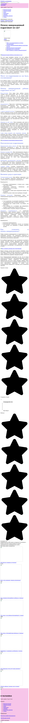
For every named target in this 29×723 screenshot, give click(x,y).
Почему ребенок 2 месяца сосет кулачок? (10, 686)
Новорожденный (7, 9)
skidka (5, 39)
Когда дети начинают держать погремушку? (11, 580)
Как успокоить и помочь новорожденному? (17, 50)
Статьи (4, 17)
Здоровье (5, 14)
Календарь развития (7, 15)
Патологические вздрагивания (14, 47)
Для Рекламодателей (5, 718)
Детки (4, 12)
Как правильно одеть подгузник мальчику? (10, 668)
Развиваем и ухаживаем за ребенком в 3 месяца (11, 650)
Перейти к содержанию (6, 1)
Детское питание (7, 10)
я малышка (3, 5)
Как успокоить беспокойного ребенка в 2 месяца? (12, 598)
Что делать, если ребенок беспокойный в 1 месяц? (12, 615)
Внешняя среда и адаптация (13, 49)
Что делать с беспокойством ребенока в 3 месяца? (12, 633)
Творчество (5, 13)
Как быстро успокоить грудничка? (8, 562)
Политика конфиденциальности (8, 715)
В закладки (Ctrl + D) (8, 401)
